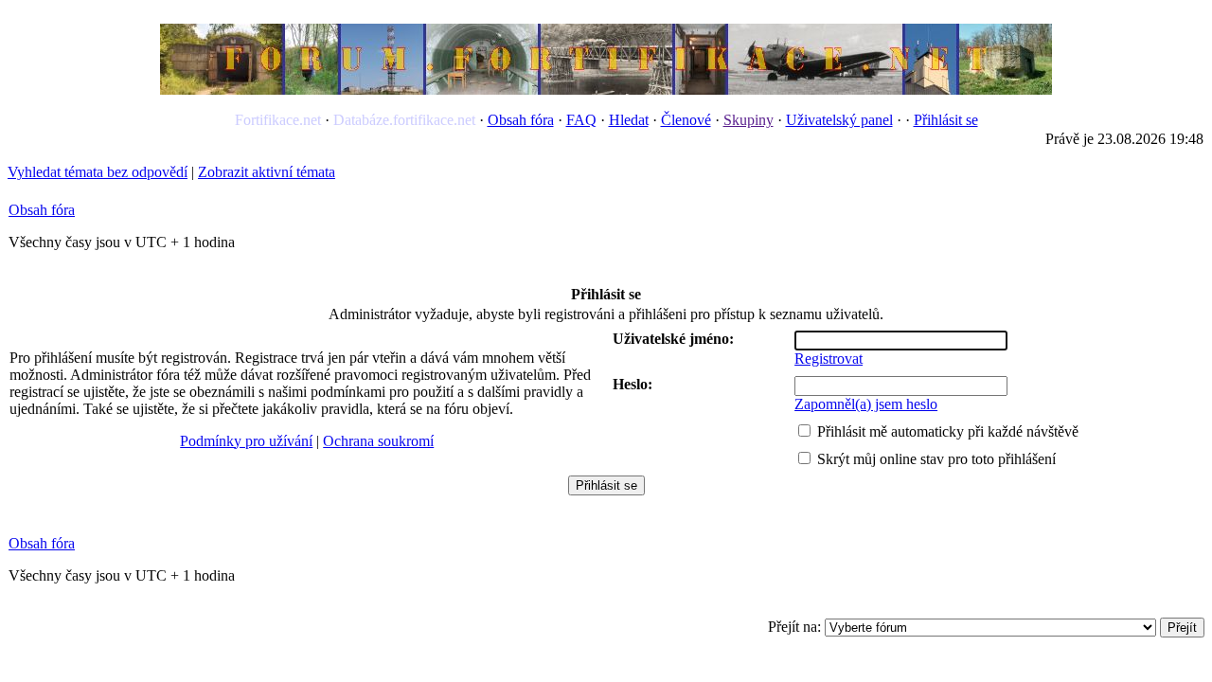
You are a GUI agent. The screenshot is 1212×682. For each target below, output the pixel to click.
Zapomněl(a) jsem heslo (865, 404)
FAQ (581, 120)
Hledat (629, 120)
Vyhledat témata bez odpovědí (97, 172)
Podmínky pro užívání (246, 441)
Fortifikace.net (278, 120)
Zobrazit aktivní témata (266, 172)
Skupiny (748, 120)
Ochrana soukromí (378, 441)
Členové (686, 120)
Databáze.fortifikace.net (404, 120)
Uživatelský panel (839, 120)
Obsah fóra (521, 120)
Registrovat (828, 358)
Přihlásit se (946, 120)
